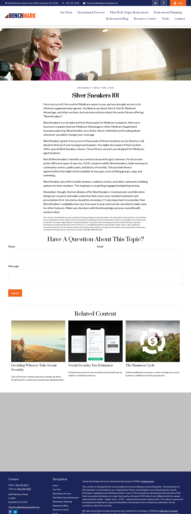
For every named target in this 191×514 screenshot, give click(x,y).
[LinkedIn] (155, 3)
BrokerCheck (148, 481)
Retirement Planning (62, 501)
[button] (65, 12)
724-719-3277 (22, 485)
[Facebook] (163, 3)
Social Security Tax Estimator (90, 365)
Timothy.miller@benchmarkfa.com (102, 3)
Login (179, 3)
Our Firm (57, 489)
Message (13, 266)
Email (100, 246)
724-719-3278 (72, 3)
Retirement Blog (60, 505)
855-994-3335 (24, 489)
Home (55, 485)
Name (11, 246)
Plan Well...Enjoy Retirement (66, 497)
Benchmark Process (62, 493)
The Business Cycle (140, 365)
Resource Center (61, 509)
